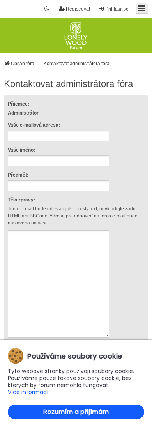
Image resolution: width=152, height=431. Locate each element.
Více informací (28, 392)
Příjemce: (18, 104)
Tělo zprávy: (21, 200)
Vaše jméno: (21, 150)
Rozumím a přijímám (76, 411)
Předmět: (18, 175)
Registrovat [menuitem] (78, 9)
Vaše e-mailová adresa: (34, 125)
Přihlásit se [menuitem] (117, 9)
